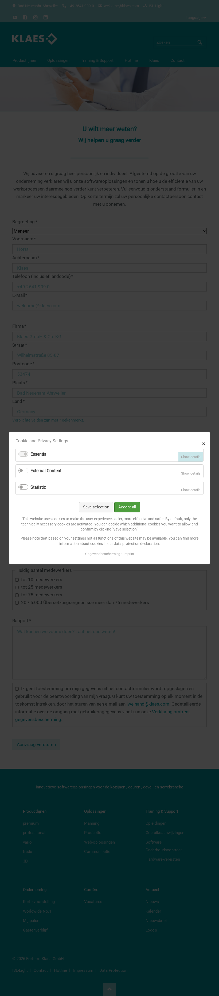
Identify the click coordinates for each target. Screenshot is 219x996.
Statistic (38, 487)
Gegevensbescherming (102, 554)
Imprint (128, 554)
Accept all (127, 507)
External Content (45, 470)
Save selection (96, 507)
